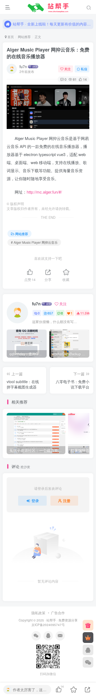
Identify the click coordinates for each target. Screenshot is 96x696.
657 (50, 313)
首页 (10, 36)
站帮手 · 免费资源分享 (62, 620)
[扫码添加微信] (88, 662)
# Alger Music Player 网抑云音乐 (34, 242)
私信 (84, 68)
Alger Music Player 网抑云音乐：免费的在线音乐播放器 (48, 53)
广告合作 (58, 612)
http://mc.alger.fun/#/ (44, 192)
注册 (66, 500)
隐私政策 (38, 612)
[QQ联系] (88, 650)
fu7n (23, 66)
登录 (35, 500)
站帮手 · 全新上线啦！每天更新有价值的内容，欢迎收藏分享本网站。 (52, 24)
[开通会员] (88, 637)
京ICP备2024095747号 (48, 625)
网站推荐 (24, 36)
